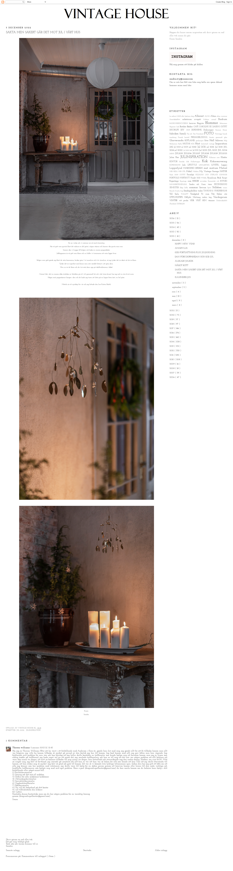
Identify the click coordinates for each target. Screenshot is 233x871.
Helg (225, 140)
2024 (172, 227)
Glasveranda (177, 140)
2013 (171, 346)
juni (174, 292)
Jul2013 (172, 153)
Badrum (222, 119)
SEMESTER (174, 188)
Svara (15, 799)
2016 (171, 333)
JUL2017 (197, 153)
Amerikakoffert (175, 119)
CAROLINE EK (206, 127)
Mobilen (196, 171)
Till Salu (175, 194)
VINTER (174, 200)
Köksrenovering (218, 161)
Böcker (190, 127)
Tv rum (206, 194)
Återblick (173, 204)
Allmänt (200, 116)
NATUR (223, 171)
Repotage (184, 181)
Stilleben (217, 187)
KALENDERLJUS (183, 277)
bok (178, 127)
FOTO (209, 133)
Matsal (223, 168)
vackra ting (207, 197)
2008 (172, 368)
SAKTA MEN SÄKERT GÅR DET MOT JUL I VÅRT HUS (43, 32)
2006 (172, 377)
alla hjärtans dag (188, 116)
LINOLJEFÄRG (205, 165)
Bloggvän (201, 123)
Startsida (87, 850)
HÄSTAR (187, 144)
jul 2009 (185, 147)
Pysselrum (212, 178)
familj (183, 133)
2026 (172, 218)
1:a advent (173, 116)
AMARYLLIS (181, 248)
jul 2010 (193, 147)
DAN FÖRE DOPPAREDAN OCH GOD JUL (194, 257)
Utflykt (188, 197)
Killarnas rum (215, 157)
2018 (171, 324)
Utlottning (197, 197)
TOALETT (185, 194)
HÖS (193, 144)
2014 (171, 342)
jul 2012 (211, 147)
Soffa (186, 188)
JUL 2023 (213, 150)
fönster (212, 137)
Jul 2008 (177, 147)
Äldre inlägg (161, 850)
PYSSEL (204, 178)
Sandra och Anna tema (201, 184)
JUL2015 (179, 153)
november (176, 283)
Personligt (191, 175)
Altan (213, 116)
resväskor (204, 181)
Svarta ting (179, 191)
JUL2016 (188, 153)
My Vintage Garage (209, 171)
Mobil (189, 171)
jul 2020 (178, 150)
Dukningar (209, 130)
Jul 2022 (21, 730)
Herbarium (173, 144)
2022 (172, 236)
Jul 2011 (202, 147)
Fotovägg (219, 134)
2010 (172, 359)
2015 (171, 337)
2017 (171, 328)
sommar (194, 187)
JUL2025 (223, 153)
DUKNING (197, 130)
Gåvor (207, 141)
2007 (172, 373)
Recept (224, 178)
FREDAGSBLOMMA (200, 137)
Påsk (219, 178)
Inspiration (221, 143)
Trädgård (195, 194)
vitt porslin (184, 201)
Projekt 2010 (196, 178)
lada (185, 165)
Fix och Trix (191, 134)
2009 (179, 116)
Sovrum (203, 187)
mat (206, 168)
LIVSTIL (216, 165)
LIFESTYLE (193, 165)
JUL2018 (205, 153)
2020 (172, 315)
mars (174, 305)
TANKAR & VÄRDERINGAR (215, 191)
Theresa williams (21, 748)
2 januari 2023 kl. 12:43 (42, 748)
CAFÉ (196, 127)
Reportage (174, 181)
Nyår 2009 (174, 175)
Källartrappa (196, 162)
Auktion (207, 119)
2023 (172, 232)
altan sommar (222, 116)
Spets (209, 188)
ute (225, 194)
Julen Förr (174, 157)
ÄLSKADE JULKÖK (184, 261)
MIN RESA (173, 171)
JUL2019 (214, 153)
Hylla (180, 144)
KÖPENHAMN (175, 165)
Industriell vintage (208, 144)
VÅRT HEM (202, 201)
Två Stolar (217, 194)
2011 (171, 355)
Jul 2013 (219, 147)
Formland (200, 134)
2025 (172, 223)
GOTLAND (190, 140)
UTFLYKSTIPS (176, 197)
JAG (171, 147)
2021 (171, 311)
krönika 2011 (185, 162)
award (214, 119)
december (176, 240)
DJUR (189, 130)
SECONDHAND (220, 184)
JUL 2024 (222, 150)
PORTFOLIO (174, 178)
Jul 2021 (196, 150)
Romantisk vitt (214, 181)
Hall (212, 140)
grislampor (200, 140)
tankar (200, 191)
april (174, 301)
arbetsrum (188, 119)
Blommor (212, 123)
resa (190, 181)
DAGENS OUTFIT (220, 127)
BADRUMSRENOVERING (179, 123)
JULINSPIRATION (33, 730)
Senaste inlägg (13, 850)
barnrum (193, 123)
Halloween (219, 141)
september (177, 287)
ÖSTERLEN (181, 204)
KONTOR (174, 162)
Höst (198, 143)
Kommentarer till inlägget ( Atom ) (38, 856)
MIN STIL (182, 171)
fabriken (174, 133)
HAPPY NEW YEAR (185, 244)
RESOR (196, 181)
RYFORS (223, 181)
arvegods (198, 119)
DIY (183, 130)
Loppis (224, 165)
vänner (212, 200)
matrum (214, 168)
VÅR (193, 200)
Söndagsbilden (191, 191)
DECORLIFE (175, 130)
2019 (171, 319)
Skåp (182, 188)
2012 (171, 351)
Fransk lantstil (184, 137)
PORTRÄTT (185, 178)
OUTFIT (183, 175)
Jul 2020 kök (188, 150)
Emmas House (221, 130)
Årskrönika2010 (221, 200)
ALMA (207, 116)
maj (174, 296)
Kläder (224, 157)
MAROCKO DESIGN (193, 168)
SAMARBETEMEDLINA (179, 184)
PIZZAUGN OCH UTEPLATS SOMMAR (211, 175)
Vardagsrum (220, 197)
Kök (206, 161)
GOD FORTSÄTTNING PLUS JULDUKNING (195, 252)
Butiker (183, 127)
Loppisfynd (176, 168)
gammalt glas (221, 137)
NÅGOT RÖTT (181, 265)
